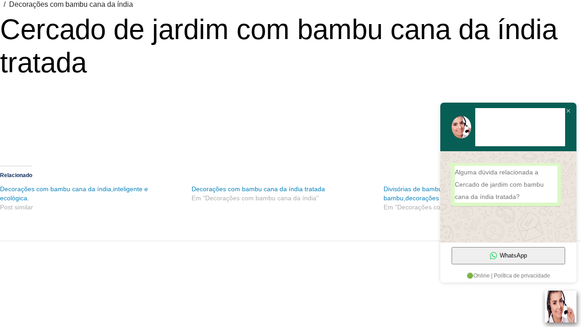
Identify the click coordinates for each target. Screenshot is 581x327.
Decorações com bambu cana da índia (71, 4)
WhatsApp (513, 255)
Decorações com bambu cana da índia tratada (258, 189)
